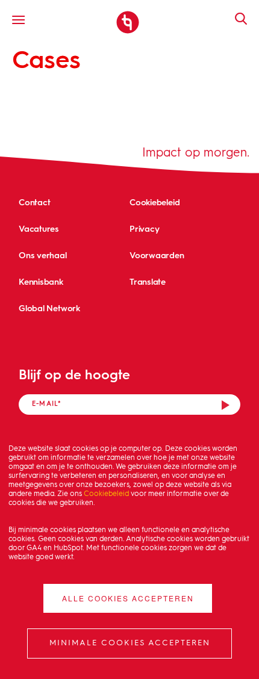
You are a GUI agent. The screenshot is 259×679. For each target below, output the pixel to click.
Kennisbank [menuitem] (41, 281)
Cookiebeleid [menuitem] (154, 202)
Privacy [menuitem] (144, 228)
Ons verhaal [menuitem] (43, 255)
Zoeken (235, 19)
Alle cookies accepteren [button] (128, 598)
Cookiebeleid (106, 494)
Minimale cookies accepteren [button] (129, 643)
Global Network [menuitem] (49, 308)
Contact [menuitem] (34, 202)
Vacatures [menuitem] (39, 228)
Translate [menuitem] (148, 281)
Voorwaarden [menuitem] (157, 255)
